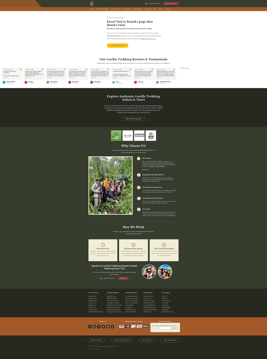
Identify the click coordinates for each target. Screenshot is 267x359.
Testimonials (165, 309)
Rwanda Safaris (125, 9)
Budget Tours (92, 305)
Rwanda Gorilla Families (113, 309)
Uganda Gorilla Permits (131, 296)
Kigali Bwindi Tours (112, 298)
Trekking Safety (129, 305)
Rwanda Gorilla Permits (131, 298)
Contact (167, 9)
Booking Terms (166, 300)
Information (147, 9)
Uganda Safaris (115, 9)
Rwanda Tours (92, 298)
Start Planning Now (133, 119)
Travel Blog (165, 303)
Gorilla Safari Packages (102, 9)
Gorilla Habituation (130, 309)
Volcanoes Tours (93, 309)
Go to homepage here (117, 45)
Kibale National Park (149, 303)
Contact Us (165, 298)
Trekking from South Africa (114, 305)
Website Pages (166, 307)
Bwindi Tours (92, 307)
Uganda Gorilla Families (113, 307)
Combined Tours (93, 300)
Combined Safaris (137, 9)
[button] (2, 74)
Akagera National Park (150, 307)
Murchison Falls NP (149, 300)
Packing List (128, 307)
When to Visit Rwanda (131, 303)
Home (91, 9)
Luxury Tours (92, 303)
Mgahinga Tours (111, 296)
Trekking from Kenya (113, 300)
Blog (155, 9)
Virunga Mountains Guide (114, 311)
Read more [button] (6, 77)
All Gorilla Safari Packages (95, 311)
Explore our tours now (148, 38)
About (160, 9)
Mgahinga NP (147, 311)
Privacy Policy (91, 348)
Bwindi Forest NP (148, 296)
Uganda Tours (92, 296)
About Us (164, 296)
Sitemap (98, 348)
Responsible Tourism (167, 311)
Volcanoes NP (147, 298)
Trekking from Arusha (113, 303)
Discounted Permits (130, 311)
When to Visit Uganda (131, 300)
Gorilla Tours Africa (102, 346)
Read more (145, 169)
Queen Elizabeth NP (149, 305)
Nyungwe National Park (150, 309)
